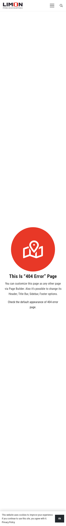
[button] (61, 5)
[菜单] (52, 5)
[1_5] (13, 5)
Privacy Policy (8, 522)
